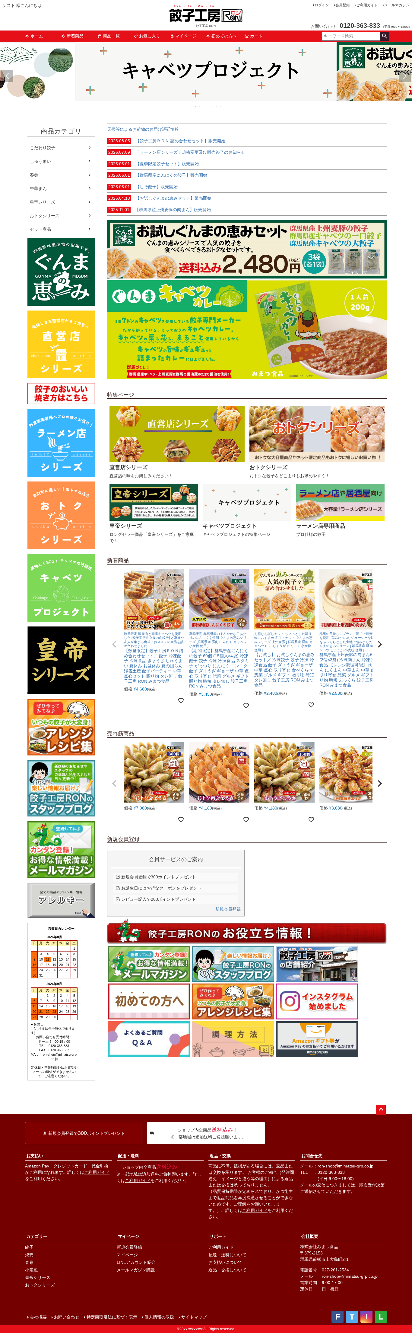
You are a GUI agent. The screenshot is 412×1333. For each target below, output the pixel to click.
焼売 (29, 1254)
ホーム (36, 36)
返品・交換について (227, 1269)
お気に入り (149, 36)
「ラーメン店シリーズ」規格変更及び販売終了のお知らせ (176, 152)
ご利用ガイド (367, 5)
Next (405, 76)
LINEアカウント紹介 (136, 1262)
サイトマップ (194, 1317)
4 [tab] (204, 106)
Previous (7, 76)
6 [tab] (212, 106)
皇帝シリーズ (42, 202)
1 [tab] (191, 106)
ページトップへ (381, 1110)
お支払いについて (225, 1262)
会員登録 (342, 5)
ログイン (322, 5)
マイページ (185, 36)
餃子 (29, 1247)
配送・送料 (128, 1155)
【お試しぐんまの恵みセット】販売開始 (159, 198)
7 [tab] (216, 106)
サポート (218, 1236)
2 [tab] (195, 106)
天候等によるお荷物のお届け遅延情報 (143, 129)
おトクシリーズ (44, 215)
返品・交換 (220, 1155)
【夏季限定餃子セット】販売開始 (153, 163)
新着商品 (75, 36)
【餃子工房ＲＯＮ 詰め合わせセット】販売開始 (166, 140)
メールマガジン (397, 5)
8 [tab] (221, 106)
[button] (114, 644)
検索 (384, 36)
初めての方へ (224, 36)
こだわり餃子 (42, 147)
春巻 (34, 174)
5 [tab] (208, 106)
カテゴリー (36, 1236)
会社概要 (309, 1236)
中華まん (38, 188)
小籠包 (31, 1269)
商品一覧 (111, 36)
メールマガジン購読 (136, 1269)
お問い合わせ (66, 1317)
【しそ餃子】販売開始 (143, 186)
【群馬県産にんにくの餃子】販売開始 (157, 175)
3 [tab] (199, 106)
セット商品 (40, 229)
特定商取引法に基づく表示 (112, 1317)
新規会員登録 (228, 909)
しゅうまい (40, 161)
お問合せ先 (311, 1155)
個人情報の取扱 (159, 1317)
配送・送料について (227, 1254)
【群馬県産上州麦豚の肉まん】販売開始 (159, 209)
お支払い (34, 1155)
